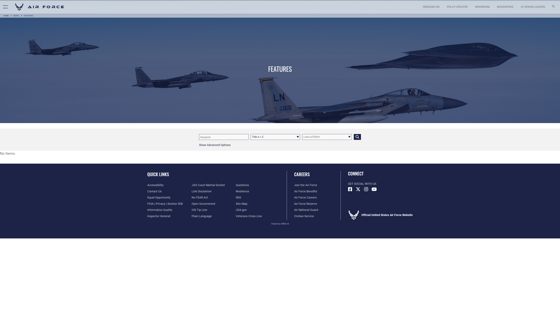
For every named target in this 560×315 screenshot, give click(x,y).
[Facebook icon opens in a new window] (350, 189)
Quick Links (158, 174)
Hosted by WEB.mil (280, 224)
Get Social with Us (362, 184)
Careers (302, 174)
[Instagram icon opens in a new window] (366, 189)
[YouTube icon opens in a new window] (374, 189)
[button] (4, 7)
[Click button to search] (357, 137)
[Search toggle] (553, 7)
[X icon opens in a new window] (358, 189)
